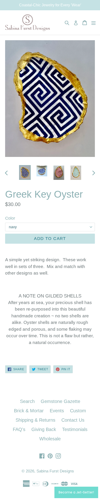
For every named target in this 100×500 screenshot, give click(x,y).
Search (27, 401)
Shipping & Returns (35, 420)
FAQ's (19, 429)
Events (57, 410)
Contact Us (72, 420)
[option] (24, 172)
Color (10, 218)
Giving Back (43, 429)
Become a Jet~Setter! (76, 492)
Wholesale (50, 438)
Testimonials (74, 429)
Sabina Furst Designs (55, 471)
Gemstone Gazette (60, 401)
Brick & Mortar (29, 410)
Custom (78, 410)
